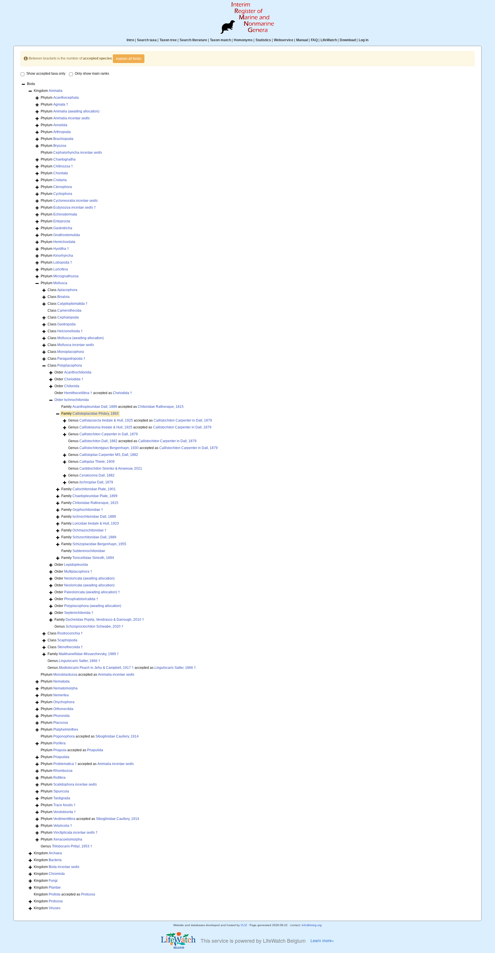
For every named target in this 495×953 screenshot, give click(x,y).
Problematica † (65, 764)
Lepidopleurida (76, 565)
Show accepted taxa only (45, 74)
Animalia (55, 91)
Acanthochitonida (77, 372)
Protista (54, 894)
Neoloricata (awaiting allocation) (89, 578)
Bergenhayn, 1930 (109, 448)
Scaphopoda (67, 640)
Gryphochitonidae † (87, 510)
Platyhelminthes (65, 729)
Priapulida (95, 750)
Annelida (60, 125)
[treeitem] (71, 400)
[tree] (247, 496)
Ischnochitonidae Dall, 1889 (94, 517)
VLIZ (244, 925)
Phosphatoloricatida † (81, 599)
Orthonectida (63, 709)
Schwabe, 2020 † (94, 626)
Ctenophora (62, 187)
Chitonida (71, 386)
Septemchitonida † (78, 613)
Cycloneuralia (75, 201)
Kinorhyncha (63, 256)
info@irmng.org (312, 925)
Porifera (59, 743)
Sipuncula (61, 791)
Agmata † (60, 104)
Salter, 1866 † (79, 661)
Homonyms (243, 40)
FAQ (314, 40)
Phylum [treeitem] (60, 98)
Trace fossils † (64, 805)
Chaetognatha (64, 159)
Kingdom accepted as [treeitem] (64, 894)
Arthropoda (62, 132)
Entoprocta (61, 221)
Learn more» (322, 940)
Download (348, 40)
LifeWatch (329, 40)
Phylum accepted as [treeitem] (87, 675)
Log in (363, 40)
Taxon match (220, 40)
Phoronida (61, 716)
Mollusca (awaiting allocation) (80, 338)
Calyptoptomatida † (72, 304)
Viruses (54, 908)
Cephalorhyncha (77, 153)
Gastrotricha (62, 228)
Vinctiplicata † (75, 833)
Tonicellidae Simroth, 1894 (93, 558)
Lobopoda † (62, 262)
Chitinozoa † (63, 166)
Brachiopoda (63, 139)
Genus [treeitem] (103, 434)
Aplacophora (67, 290)
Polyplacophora (69, 365)
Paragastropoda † (71, 359)
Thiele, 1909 (97, 462)
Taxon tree (168, 40)
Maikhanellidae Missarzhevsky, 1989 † (89, 654)
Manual (302, 40)
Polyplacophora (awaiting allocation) (92, 606)
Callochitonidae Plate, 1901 (94, 489)
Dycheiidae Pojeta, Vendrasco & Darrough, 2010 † (105, 620)
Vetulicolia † (62, 826)
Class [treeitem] (62, 290)
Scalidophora (75, 784)
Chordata (60, 173)
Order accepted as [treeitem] (93, 393)
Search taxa (147, 40)
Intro (130, 40)
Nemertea (61, 695)
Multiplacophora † (78, 572)
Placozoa (60, 723)
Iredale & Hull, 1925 (106, 420)
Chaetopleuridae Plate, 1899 (94, 496)
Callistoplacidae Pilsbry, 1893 (95, 414)
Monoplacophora (70, 352)
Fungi (53, 881)
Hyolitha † (61, 249)
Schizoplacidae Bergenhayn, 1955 (99, 544)
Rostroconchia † (70, 633)
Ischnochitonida (76, 400)
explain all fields (128, 59)
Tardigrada (61, 798)
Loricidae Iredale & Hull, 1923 (95, 523)
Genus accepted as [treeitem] (140, 420)
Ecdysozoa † (74, 207)
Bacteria (55, 860)
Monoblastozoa (65, 675)
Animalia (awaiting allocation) (76, 111)
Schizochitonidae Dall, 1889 (94, 537)
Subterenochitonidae (88, 551)
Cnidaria (60, 180)
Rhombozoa (62, 771)
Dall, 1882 (98, 441)
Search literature (193, 40)
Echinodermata (65, 214)
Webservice (283, 40)
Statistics (263, 40)
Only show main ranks (92, 74)
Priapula (59, 750)
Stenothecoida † (70, 647)
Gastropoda (66, 324)
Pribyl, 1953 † (72, 846)
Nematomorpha (65, 688)
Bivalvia (63, 297)
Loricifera (60, 269)
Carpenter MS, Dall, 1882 (108, 455)
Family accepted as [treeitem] (122, 407)
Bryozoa (59, 146)
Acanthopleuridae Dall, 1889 (94, 407)
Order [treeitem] (72, 372)
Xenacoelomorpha (67, 839)
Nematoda (61, 681)
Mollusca (60, 283)
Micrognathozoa (65, 276)
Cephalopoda (68, 317)
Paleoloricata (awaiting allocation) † (92, 592)
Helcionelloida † (70, 331)
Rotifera (59, 778)
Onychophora (63, 702)
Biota (64, 867)
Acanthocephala (66, 98)
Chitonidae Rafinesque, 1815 (161, 407)
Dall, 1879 (96, 482)
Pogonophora (64, 736)
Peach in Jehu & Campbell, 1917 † (96, 668)
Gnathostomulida (66, 235)
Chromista (57, 874)
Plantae (55, 887)
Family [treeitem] (90, 414)
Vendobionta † (64, 812)
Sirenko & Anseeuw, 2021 (110, 468)
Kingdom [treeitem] (48, 91)
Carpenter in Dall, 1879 (183, 420)
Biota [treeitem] (31, 84)
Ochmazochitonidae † (89, 530)
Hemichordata (64, 242)
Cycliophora (62, 194)
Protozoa (88, 894)
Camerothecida (69, 311)
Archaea (55, 853)
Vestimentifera (64, 819)
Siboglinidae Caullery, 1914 (117, 736)
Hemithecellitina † (78, 393)
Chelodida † (73, 379)
